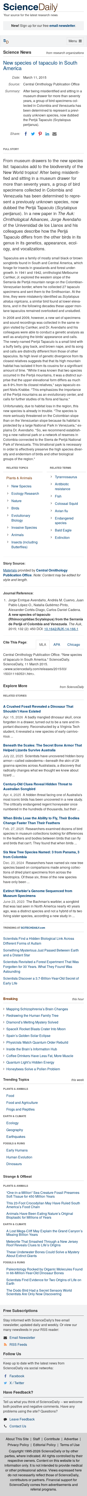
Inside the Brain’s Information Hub (31, 1049)
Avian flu (61, 510)
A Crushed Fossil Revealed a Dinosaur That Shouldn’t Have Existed (38, 709)
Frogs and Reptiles (20, 1109)
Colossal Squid (66, 503)
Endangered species (64, 520)
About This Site (17, 1438)
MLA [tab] (42, 644)
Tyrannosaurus (66, 476)
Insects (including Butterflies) (24, 544)
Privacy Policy (18, 1444)
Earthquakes (15, 1136)
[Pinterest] (40, 133)
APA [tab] (56, 644)
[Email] (54, 133)
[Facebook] (25, 133)
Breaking (10, 998)
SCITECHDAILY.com (33, 927)
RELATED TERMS (60, 468)
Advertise (71, 1438)
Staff (36, 1438)
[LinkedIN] (47, 133)
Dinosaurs (14, 1163)
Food (10, 1095)
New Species (21, 486)
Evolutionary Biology (20, 518)
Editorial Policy (44, 1444)
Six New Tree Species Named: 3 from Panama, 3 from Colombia (41, 854)
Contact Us (18, 1426)
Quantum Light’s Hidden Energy (30, 1062)
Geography (14, 1129)
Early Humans (17, 1150)
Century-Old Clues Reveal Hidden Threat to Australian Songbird (37, 786)
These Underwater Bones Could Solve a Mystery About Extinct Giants (42, 1253)
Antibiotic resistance (62, 486)
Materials (10, 570)
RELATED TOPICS (17, 468)
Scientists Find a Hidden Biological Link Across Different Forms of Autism (38, 941)
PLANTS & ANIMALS (15, 1089)
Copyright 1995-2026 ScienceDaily (35, 1451)
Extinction (62, 537)
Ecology (12, 1122)
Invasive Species (24, 527)
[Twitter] (32, 133)
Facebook (17, 1375)
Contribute (52, 1438)
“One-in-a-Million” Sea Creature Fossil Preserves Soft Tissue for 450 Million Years (42, 1194)
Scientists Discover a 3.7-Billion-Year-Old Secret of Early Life (41, 981)
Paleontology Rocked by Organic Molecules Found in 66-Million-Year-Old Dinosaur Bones (44, 1271)
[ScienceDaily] (30, 7)
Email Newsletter (22, 1337)
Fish (58, 496)
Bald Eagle (63, 530)
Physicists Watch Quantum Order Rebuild (37, 1042)
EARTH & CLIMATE (14, 1116)
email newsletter (62, 25)
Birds (15, 508)
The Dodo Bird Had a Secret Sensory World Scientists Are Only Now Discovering (39, 1292)
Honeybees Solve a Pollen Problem (33, 1069)
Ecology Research (25, 493)
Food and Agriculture (22, 1102)
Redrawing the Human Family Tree (32, 1015)
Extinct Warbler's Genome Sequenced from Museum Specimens (37, 893)
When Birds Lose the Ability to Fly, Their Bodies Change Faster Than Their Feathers (41, 820)
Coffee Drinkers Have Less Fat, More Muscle (39, 1055)
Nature (16, 500)
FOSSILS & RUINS (14, 1143)
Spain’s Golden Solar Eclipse (28, 1035)
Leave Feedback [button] (22, 1419)
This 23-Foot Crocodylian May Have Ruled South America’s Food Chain (43, 1205)
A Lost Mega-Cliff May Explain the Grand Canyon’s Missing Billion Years (44, 1232)
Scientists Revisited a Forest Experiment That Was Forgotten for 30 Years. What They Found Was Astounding (41, 966)
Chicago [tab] (73, 644)
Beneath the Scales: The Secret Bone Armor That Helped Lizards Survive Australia (42, 747)
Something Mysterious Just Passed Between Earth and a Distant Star (41, 952)
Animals (17, 534)
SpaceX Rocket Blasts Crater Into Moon (36, 1028)
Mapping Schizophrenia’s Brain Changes (37, 1008)
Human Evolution (19, 1157)
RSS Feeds (18, 1344)
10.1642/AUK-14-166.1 (61, 628)
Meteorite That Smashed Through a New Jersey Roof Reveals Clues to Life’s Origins (42, 1243)
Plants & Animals (19, 477)
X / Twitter (17, 1382)
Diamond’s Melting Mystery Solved (32, 1022)
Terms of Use (70, 1444)
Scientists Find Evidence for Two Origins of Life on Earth (43, 1281)
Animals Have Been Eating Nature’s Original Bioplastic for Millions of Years (39, 1215)
